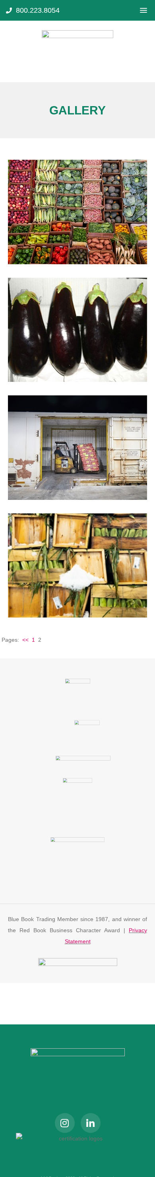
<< (25, 640)
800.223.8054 (38, 10)
